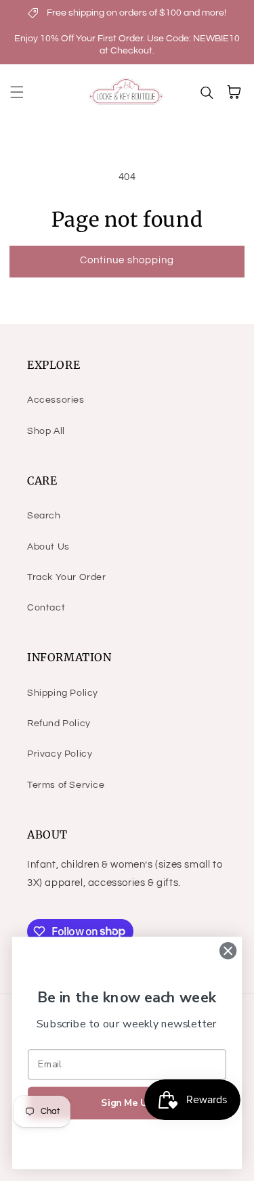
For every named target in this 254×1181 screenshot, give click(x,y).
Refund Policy (59, 723)
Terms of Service (66, 785)
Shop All (46, 431)
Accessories (56, 400)
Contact (46, 607)
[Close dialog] (228, 950)
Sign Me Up (127, 1103)
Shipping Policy (62, 693)
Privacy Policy (59, 754)
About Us (48, 547)
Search (44, 515)
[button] (17, 92)
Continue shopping (127, 260)
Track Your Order (66, 577)
